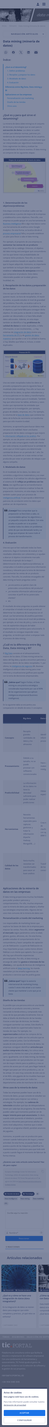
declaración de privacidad (15, 1405)
